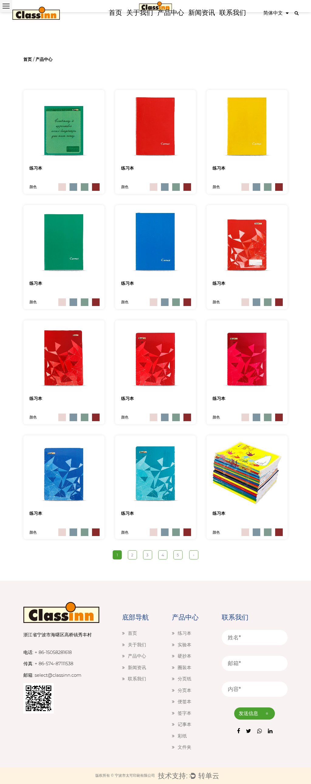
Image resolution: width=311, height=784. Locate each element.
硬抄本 (184, 656)
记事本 (184, 724)
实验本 (184, 645)
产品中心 (170, 13)
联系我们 (232, 13)
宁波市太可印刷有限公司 (135, 775)
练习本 (35, 168)
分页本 (184, 690)
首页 (115, 13)
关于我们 (139, 13)
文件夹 (184, 747)
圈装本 (184, 667)
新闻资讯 (201, 13)
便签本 (184, 701)
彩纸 (182, 736)
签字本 (184, 713)
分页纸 (184, 679)
